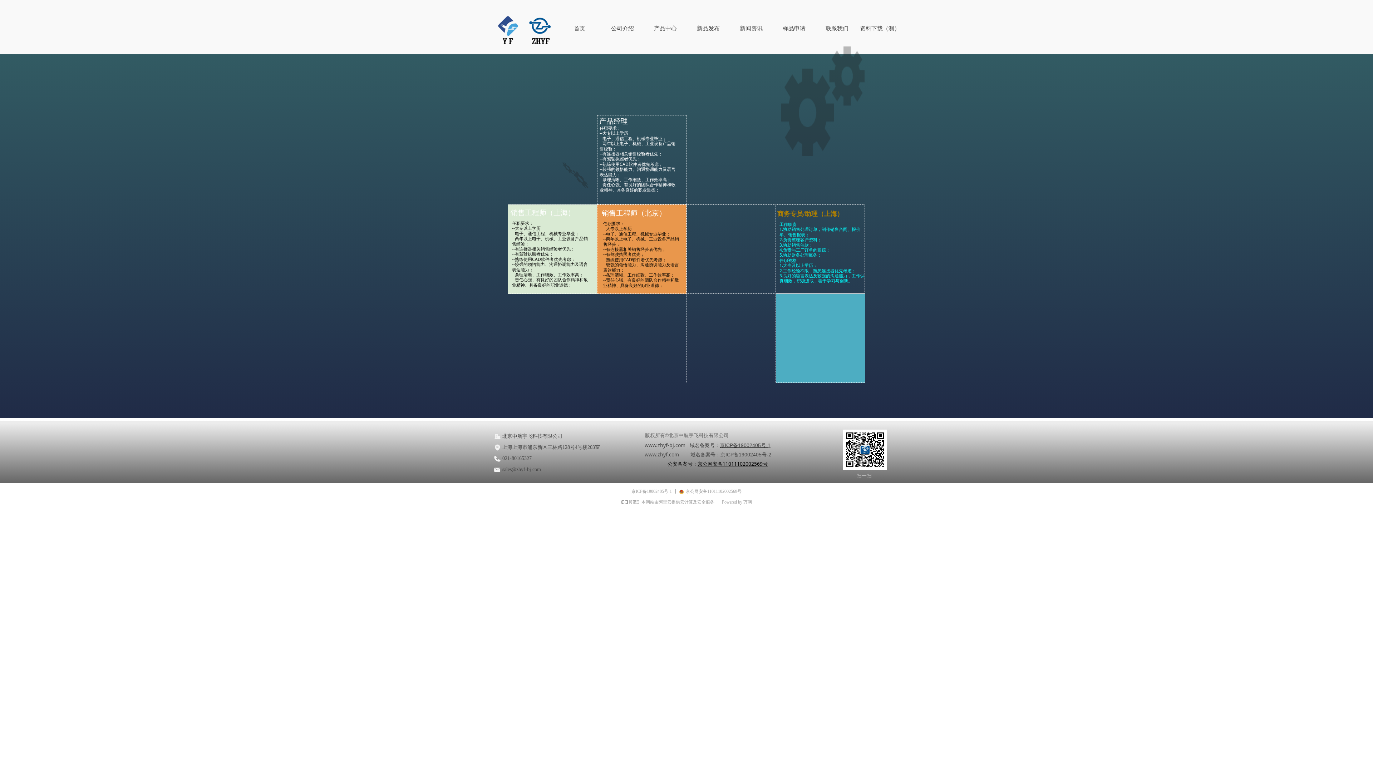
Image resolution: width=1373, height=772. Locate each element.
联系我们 (837, 28)
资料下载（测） (880, 28)
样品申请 (794, 28)
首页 (579, 28)
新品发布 (708, 28)
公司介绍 (622, 28)
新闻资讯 (751, 28)
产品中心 (665, 28)
